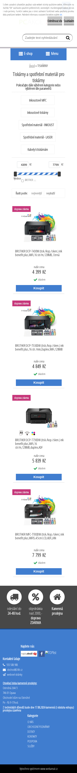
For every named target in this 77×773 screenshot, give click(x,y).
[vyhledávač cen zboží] (29, 652)
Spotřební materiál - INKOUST (38, 125)
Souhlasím (69, 21)
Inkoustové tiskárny (37, 112)
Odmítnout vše (54, 21)
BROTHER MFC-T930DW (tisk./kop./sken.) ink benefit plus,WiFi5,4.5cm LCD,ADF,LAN (39, 536)
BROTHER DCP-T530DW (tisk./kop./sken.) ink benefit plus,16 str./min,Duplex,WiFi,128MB (39, 347)
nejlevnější (36, 193)
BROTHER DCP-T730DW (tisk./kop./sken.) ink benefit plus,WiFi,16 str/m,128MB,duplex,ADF (39, 442)
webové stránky (14, 674)
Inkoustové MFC (38, 100)
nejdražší (50, 193)
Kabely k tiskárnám (38, 149)
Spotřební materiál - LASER (38, 137)
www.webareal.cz (49, 769)
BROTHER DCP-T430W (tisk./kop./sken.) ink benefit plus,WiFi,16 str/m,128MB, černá (38, 253)
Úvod (32, 65)
